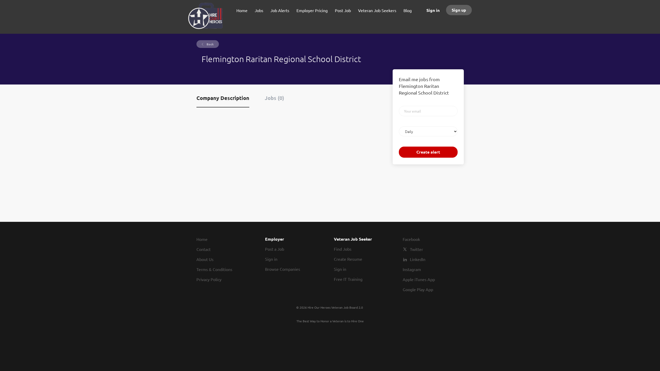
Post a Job (274, 248)
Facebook (411, 239)
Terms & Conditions (214, 269)
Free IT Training (348, 279)
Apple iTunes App (419, 279)
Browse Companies (282, 269)
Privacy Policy (208, 279)
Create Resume (348, 259)
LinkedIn (417, 259)
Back (210, 44)
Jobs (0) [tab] (274, 98)
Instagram (412, 269)
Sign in (433, 10)
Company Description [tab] (222, 98)
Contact (203, 249)
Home (202, 239)
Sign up (459, 10)
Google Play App (418, 289)
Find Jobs (342, 248)
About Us (204, 259)
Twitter (416, 249)
